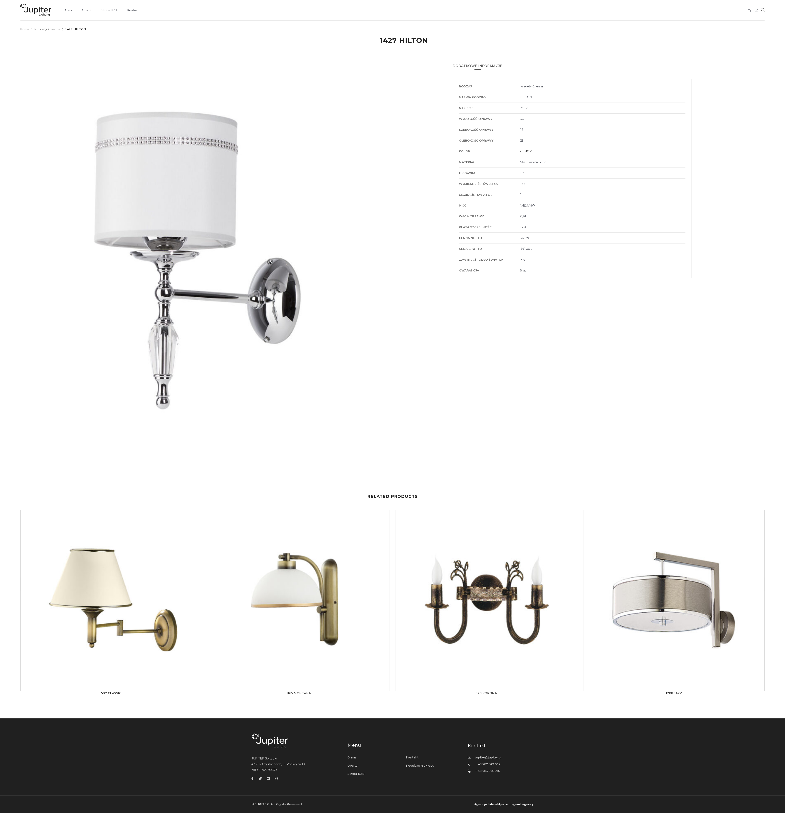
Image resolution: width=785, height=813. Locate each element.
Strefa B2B (356, 774)
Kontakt (412, 757)
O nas (352, 757)
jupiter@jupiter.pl (488, 757)
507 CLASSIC (111, 693)
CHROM (526, 151)
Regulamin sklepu (420, 765)
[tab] (477, 66)
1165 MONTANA (299, 693)
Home (24, 29)
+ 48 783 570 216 (487, 771)
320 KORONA (486, 693)
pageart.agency (521, 804)
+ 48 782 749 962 (487, 764)
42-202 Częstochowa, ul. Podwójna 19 (278, 764)
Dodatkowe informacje (477, 66)
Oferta (353, 765)
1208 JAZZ (674, 693)
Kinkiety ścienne (47, 29)
